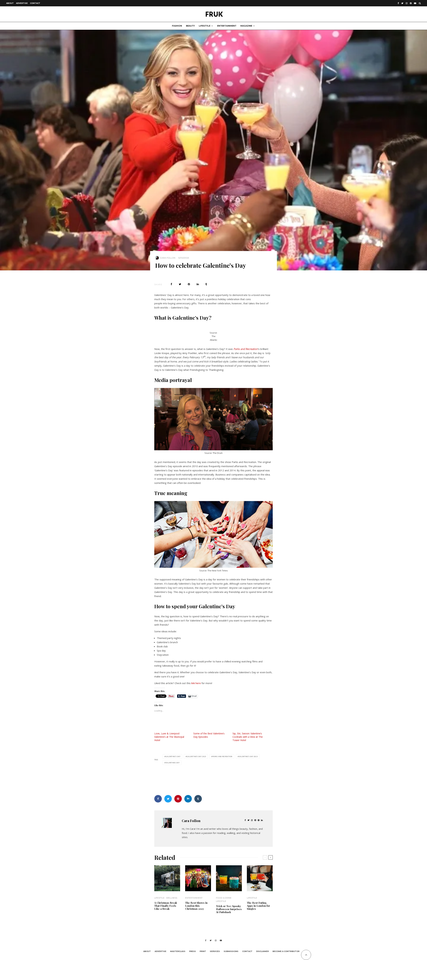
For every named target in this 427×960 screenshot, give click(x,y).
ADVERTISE (22, 3)
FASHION (177, 26)
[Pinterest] (411, 3)
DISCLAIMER (262, 951)
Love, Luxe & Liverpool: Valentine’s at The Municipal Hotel (169, 737)
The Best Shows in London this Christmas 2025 (196, 905)
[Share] (171, 284)
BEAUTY (190, 26)
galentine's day (173, 756)
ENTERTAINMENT (226, 26)
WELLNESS (171, 898)
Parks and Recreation (246, 349)
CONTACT (35, 3)
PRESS (192, 951)
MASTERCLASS (177, 951)
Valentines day (173, 763)
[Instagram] (406, 3)
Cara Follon (167, 258)
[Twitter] (402, 3)
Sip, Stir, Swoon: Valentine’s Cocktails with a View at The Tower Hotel (248, 737)
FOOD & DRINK (223, 898)
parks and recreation (222, 756)
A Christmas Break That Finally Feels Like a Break (165, 905)
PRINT (203, 951)
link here (196, 683)
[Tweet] (180, 284)
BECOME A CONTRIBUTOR (286, 951)
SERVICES (215, 951)
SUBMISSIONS (231, 951)
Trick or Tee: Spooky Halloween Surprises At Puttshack (229, 909)
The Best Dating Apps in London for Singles (258, 905)
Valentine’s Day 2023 (248, 756)
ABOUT (10, 3)
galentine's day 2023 (196, 756)
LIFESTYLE (204, 26)
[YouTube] (415, 3)
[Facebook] (398, 3)
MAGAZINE (246, 26)
